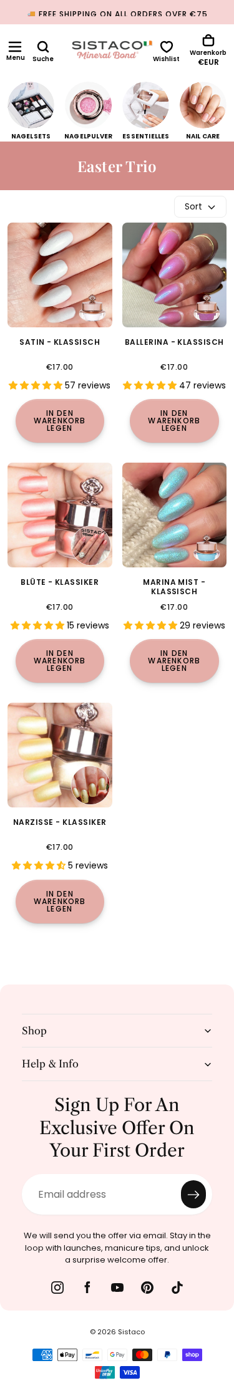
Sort (193, 206)
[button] (14, 46)
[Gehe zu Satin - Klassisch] (59, 275)
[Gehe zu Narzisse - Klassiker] (59, 755)
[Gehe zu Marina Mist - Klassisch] (174, 515)
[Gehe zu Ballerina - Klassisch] (174, 275)
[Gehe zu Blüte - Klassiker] (59, 515)
